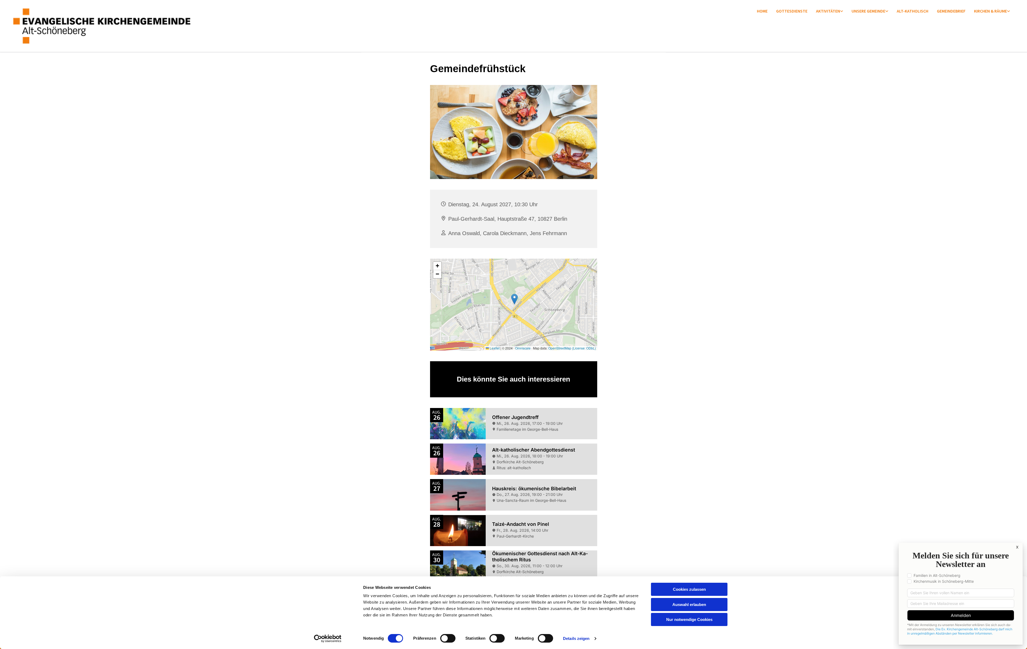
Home (762, 11)
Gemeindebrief (951, 11)
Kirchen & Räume (990, 11)
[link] (829, 11)
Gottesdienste (791, 11)
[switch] (447, 638)
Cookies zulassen (689, 589)
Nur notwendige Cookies (689, 619)
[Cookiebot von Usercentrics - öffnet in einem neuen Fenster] (327, 639)
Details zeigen (576, 638)
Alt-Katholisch (912, 11)
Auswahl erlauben (689, 604)
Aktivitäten (828, 11)
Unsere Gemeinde (868, 11)
